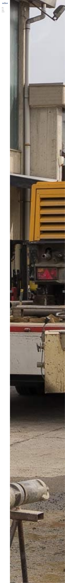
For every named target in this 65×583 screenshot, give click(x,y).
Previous (11, 291)
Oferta (3, 10)
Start (2, 7)
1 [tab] (37, 581)
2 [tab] (38, 581)
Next (64, 291)
